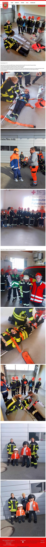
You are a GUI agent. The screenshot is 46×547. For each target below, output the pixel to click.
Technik (22, 2)
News (27, 2)
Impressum (27, 546)
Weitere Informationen (21, 546)
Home (12, 2)
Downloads (32, 2)
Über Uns (17, 2)
